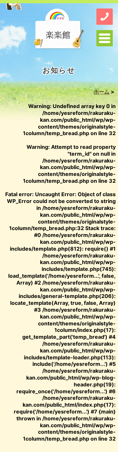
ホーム (101, 91)
